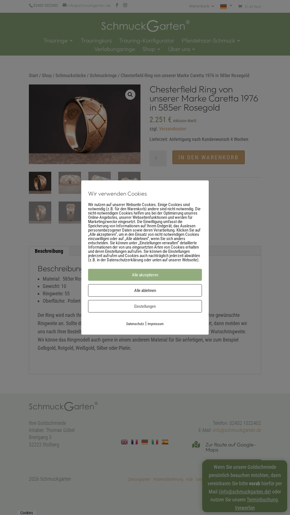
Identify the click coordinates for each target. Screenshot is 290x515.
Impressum (156, 323)
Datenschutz (135, 323)
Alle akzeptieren (145, 274)
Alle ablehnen (145, 290)
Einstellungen (145, 306)
